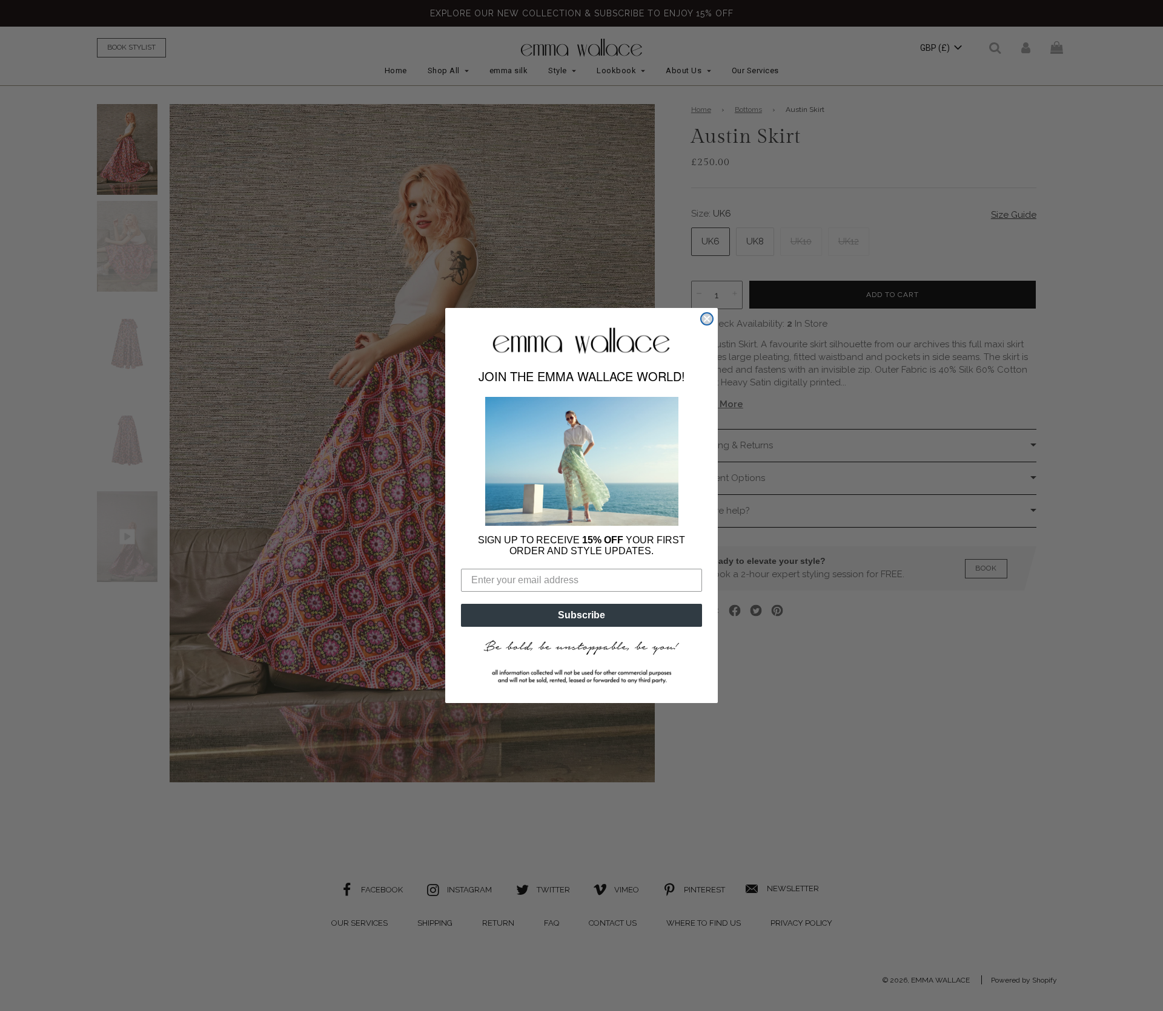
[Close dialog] (707, 319)
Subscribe (581, 615)
